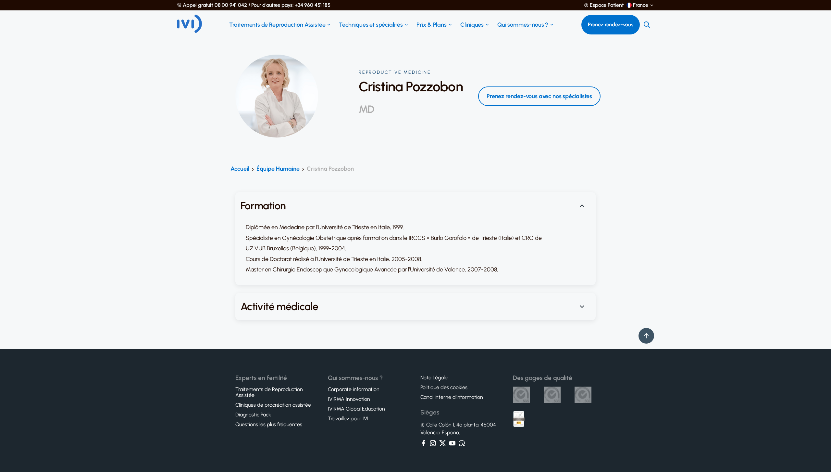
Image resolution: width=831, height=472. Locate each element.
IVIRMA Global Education (356, 409)
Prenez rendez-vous (610, 24)
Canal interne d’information (451, 397)
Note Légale (434, 378)
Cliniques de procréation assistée (273, 405)
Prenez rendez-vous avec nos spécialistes (539, 96)
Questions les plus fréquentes (268, 424)
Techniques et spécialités (371, 24)
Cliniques (472, 24)
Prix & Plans (431, 24)
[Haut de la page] (646, 336)
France (640, 5)
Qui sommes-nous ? (522, 24)
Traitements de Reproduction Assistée (277, 24)
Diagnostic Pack (253, 415)
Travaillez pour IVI (348, 419)
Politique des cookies (443, 387)
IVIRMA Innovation (349, 399)
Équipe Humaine (278, 168)
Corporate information (353, 389)
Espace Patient (607, 5)
